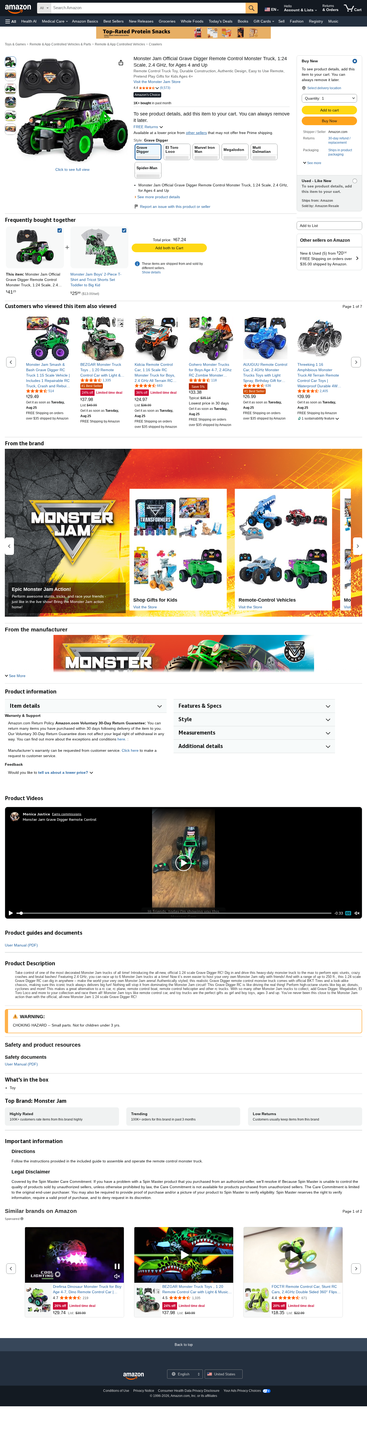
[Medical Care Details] (67, 21)
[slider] (174, 913)
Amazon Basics (85, 21)
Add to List (309, 225)
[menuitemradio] (348, 913)
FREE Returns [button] (146, 127)
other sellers (196, 133)
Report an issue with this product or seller (175, 206)
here (121, 739)
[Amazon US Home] (133, 1376)
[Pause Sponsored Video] (117, 1267)
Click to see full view (72, 169)
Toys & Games (15, 44)
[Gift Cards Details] (273, 21)
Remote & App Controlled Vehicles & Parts (60, 44)
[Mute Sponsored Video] (117, 1277)
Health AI (29, 21)
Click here (130, 750)
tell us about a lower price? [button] (63, 772)
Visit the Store (145, 607)
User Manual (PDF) (21, 945)
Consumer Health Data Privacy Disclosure (189, 1391)
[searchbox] (148, 8)
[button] (11, 21)
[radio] (10, 62)
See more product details (158, 197)
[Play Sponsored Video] (184, 1255)
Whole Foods (192, 21)
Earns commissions (66, 814)
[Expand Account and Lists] (316, 10)
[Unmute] (357, 913)
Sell (281, 21)
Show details (151, 272)
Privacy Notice (143, 1391)
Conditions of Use (116, 1391)
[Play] (9, 913)
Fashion (297, 21)
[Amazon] (18, 8)
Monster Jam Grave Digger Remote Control (59, 819)
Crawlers (155, 44)
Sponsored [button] (12, 1218)
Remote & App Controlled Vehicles (120, 44)
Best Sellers (113, 21)
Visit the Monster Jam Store (157, 82)
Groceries (167, 21)
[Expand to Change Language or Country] (278, 10)
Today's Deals (220, 21)
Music (333, 21)
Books (243, 21)
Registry (316, 21)
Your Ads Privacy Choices (242, 1391)
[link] (99, 247)
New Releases (141, 21)
